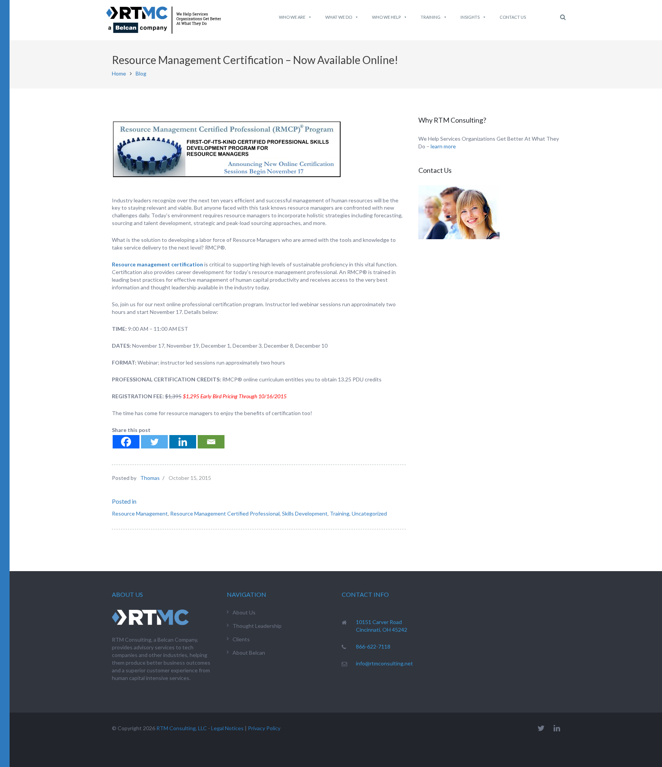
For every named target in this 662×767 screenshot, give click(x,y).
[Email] (211, 441)
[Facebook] (126, 441)
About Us (244, 612)
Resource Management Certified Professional (225, 513)
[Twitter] (154, 441)
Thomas (150, 478)
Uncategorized (369, 513)
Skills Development (305, 513)
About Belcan (249, 652)
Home (119, 73)
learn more (443, 146)
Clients (241, 639)
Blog (141, 73)
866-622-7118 (373, 646)
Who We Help (386, 17)
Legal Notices (227, 728)
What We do (338, 17)
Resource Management (140, 513)
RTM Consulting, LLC (181, 728)
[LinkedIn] (557, 728)
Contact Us (513, 17)
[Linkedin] (182, 441)
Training (431, 17)
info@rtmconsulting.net (384, 663)
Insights (470, 17)
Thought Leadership (257, 625)
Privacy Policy (264, 728)
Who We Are (292, 17)
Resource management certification (157, 264)
